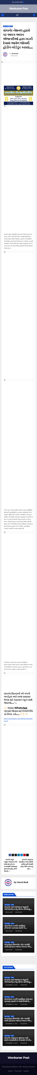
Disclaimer (26, 1071)
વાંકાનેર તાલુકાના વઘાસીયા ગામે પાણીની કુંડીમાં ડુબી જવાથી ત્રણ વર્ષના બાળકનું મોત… (26, 864)
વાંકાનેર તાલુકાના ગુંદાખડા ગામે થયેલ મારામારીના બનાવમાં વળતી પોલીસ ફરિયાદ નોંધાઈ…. (17, 1040)
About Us (10, 1071)
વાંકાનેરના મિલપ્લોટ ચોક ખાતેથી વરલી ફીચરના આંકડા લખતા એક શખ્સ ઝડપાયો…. (17, 946)
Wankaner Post (18, 8)
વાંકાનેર (11, 26)
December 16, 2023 (12, 985)
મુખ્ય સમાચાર (6, 26)
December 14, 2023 (12, 1023)
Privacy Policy (18, 1071)
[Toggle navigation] (17, 15)
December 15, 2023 (12, 1004)
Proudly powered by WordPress (10, 1066)
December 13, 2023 (12, 1043)
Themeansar (32, 1066)
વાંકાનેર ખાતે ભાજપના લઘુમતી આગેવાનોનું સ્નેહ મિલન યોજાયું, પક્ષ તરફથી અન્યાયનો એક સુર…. (17, 909)
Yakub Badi (14, 53)
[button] (31, 15)
